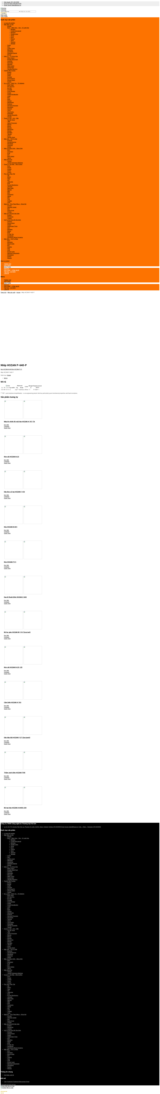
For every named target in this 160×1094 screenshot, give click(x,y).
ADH (8, 150)
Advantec (10, 242)
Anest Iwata (10, 244)
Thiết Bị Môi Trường (9, 70)
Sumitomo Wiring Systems (15, 237)
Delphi (9, 225)
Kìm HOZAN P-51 (17, 369)
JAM (8, 121)
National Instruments (13, 253)
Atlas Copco (10, 58)
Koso (12, 37)
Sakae (9, 196)
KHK (8, 183)
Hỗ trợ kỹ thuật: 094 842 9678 (12, 4)
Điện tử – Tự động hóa (11, 56)
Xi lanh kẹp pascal (16, 31)
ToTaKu (9, 212)
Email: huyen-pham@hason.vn (12, 5)
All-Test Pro (10, 86)
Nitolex (9, 131)
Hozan (9, 167)
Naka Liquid (10, 66)
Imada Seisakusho (12, 94)
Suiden (9, 82)
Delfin (9, 75)
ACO (8, 240)
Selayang (10, 145)
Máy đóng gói (8, 159)
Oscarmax (10, 51)
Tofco (9, 110)
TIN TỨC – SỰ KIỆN (9, 272)
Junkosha (10, 182)
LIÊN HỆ (6, 273)
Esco (8, 166)
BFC (8, 245)
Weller (9, 147)
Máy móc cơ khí (9, 24)
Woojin (9, 55)
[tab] (81, 378)
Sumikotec (10, 236)
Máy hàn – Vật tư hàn (10, 139)
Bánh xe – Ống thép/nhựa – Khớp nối (15, 204)
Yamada (13, 43)
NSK (8, 193)
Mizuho (9, 128)
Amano (9, 72)
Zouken (9, 218)
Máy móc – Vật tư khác (11, 239)
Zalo (5, 1081)
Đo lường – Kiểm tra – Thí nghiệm (14, 83)
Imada (9, 93)
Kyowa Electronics (12, 185)
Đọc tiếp (6, 425)
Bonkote (9, 140)
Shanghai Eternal (12, 53)
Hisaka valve (14, 34)
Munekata (10, 144)
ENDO (9, 177)
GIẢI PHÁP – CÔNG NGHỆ (11, 270)
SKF (8, 198)
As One (9, 88)
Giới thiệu (7, 1075)
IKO (8, 180)
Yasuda (9, 117)
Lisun (8, 96)
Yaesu (9, 158)
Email (27, 1081)
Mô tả (5, 378)
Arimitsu (13, 32)
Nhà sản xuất (11, 292)
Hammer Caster (11, 207)
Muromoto (10, 129)
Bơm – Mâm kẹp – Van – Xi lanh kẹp (18, 28)
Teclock (9, 109)
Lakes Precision (12, 123)
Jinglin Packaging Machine (15, 163)
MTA (8, 232)
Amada (9, 26)
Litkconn (9, 186)
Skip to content (5, 261)
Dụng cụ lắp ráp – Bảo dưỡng (13, 164)
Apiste (9, 74)
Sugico (9, 256)
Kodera (9, 215)
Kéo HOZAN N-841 (6, 369)
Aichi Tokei (10, 85)
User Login (4, 15)
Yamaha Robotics (12, 69)
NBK (8, 191)
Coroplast (10, 151)
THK (8, 199)
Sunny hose (10, 210)
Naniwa (9, 190)
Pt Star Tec (10, 234)
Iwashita (9, 61)
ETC (8, 155)
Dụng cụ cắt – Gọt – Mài (11, 118)
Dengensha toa (11, 142)
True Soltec (10, 112)
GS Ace (9, 205)
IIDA (8, 250)
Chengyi (9, 221)
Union (9, 136)
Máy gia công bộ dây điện (11, 213)
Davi (8, 47)
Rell (8, 209)
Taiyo (12, 40)
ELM (8, 153)
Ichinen (9, 161)
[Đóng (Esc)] (1, 1091)
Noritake (9, 132)
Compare (6, 426)
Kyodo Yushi (11, 252)
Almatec (13, 29)
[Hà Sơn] (3, 8)
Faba (8, 178)
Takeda (9, 134)
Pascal (13, 39)
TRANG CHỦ (7, 264)
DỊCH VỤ (6, 268)
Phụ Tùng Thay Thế (9, 174)
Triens (9, 171)
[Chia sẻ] (3, 1091)
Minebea (9, 229)
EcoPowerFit (11, 78)
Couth (9, 45)
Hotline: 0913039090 (55, 827)
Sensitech (10, 107)
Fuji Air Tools (11, 120)
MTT (8, 97)
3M (8, 175)
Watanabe (10, 113)
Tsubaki (9, 201)
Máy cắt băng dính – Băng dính (13, 148)
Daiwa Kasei (11, 223)
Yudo (8, 202)
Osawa (9, 169)
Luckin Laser (11, 48)
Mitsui (9, 126)
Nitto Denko (10, 156)
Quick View (7, 428)
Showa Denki (11, 80)
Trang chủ (3, 292)
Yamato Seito (11, 137)
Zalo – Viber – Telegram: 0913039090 (90, 827)
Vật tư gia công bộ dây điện (12, 220)
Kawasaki (10, 63)
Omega (9, 101)
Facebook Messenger (19, 1081)
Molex (9, 231)
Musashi (9, 64)
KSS (8, 228)
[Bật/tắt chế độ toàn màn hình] (4, 1091)
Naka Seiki (10, 188)
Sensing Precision (12, 105)
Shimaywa (10, 217)
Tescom (13, 42)
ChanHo (9, 247)
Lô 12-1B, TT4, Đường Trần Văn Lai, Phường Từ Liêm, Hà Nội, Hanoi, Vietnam (26, 827)
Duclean (9, 77)
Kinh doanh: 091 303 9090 (11, 2)
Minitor (9, 124)
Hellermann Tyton (12, 226)
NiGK (8, 99)
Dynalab (9, 90)
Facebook (10, 1081)
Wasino (9, 258)
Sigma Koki (10, 67)
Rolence (9, 104)
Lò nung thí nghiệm (9, 23)
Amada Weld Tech (12, 59)
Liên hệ (12, 1075)
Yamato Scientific (12, 115)
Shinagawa (10, 255)
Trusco (9, 172)
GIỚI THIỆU (7, 265)
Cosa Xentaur (11, 91)
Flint (8, 248)
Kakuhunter (10, 102)
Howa (12, 36)
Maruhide (10, 50)
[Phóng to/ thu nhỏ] (6, 1091)
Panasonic (10, 194)
